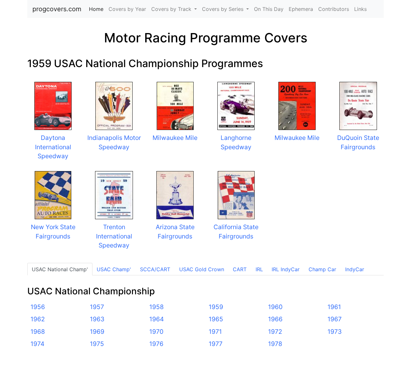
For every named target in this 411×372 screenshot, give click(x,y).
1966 (275, 319)
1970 (156, 331)
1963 (97, 319)
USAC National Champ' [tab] (60, 269)
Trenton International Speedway (114, 236)
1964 (156, 319)
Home (97, 9)
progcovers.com (56, 9)
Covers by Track (172, 9)
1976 (156, 344)
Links (360, 9)
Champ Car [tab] (322, 269)
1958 (156, 307)
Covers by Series (223, 9)
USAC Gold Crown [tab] (201, 269)
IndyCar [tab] (354, 269)
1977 (216, 344)
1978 (275, 344)
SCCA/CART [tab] (155, 269)
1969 (97, 331)
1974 (37, 344)
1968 (38, 331)
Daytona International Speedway (53, 147)
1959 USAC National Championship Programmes (145, 63)
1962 (38, 319)
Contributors (333, 9)
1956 (38, 307)
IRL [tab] (259, 269)
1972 (275, 331)
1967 (335, 319)
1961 (334, 307)
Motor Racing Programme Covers (205, 38)
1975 (97, 344)
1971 (215, 331)
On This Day (269, 9)
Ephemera (301, 9)
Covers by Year (127, 9)
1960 (275, 307)
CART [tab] (240, 269)
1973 (335, 331)
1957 (97, 307)
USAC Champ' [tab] (114, 269)
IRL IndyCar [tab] (286, 269)
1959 (216, 307)
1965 (216, 319)
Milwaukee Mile (175, 138)
